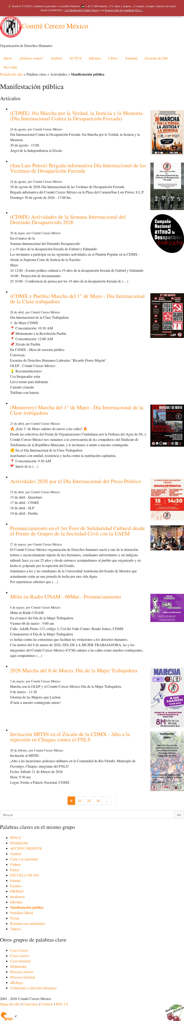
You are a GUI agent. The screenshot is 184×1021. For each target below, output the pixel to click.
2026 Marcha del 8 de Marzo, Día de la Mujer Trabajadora (73, 670)
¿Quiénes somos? (31, 58)
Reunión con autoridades (27, 923)
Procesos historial (22, 977)
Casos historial (20, 961)
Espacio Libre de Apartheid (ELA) (123, 10)
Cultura (15, 864)
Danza (14, 869)
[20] (114, 800)
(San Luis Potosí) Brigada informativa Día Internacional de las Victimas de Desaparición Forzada (78, 168)
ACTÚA (75, 58)
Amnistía (131, 58)
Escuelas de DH (156, 58)
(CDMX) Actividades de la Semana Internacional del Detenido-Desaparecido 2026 (68, 219)
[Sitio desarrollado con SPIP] (8, 1016)
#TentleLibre (19, 843)
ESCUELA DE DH (24, 875)
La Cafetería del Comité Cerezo (81, 10)
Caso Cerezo (19, 950)
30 (98, 800)
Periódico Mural (21, 912)
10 (79, 800)
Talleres (15, 928)
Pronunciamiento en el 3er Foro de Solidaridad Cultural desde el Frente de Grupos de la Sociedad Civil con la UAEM (77, 530)
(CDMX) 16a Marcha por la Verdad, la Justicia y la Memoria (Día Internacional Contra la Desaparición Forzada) (76, 115)
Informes (95, 58)
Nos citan (10, 67)
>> (179, 814)
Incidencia (17, 896)
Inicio (8, 58)
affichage (16, 982)
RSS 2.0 (62, 1004)
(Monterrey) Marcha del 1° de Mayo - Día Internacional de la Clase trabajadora (76, 410)
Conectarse (30, 1004)
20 (89, 800)
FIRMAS (17, 891)
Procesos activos (21, 971)
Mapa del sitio (10, 1004)
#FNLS (15, 837)
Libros (113, 58)
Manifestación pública (27, 907)
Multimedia (18, 966)
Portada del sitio (11, 74)
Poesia (14, 918)
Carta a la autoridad (24, 859)
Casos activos (19, 955)
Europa (15, 880)
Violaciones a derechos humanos (33, 987)
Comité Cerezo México (55, 25)
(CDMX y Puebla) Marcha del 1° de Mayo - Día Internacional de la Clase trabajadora (77, 298)
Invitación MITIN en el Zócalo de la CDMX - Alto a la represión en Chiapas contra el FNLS (70, 736)
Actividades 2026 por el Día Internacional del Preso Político (75, 481)
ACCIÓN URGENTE (26, 848)
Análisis (56, 58)
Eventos (15, 885)
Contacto (47, 1004)
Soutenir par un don (173, 1010)
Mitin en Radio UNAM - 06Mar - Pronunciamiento (65, 596)
